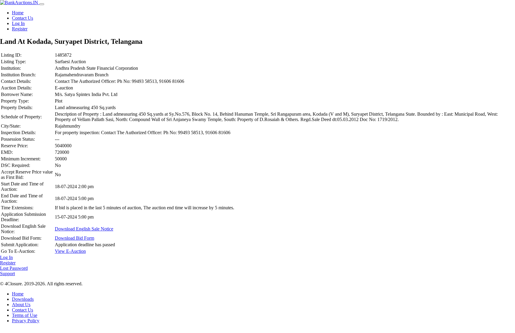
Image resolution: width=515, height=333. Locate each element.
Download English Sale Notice (84, 228)
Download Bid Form (74, 238)
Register (19, 28)
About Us (21, 304)
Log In (18, 23)
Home (18, 12)
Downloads (23, 299)
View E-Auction (70, 251)
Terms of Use (24, 315)
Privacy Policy (25, 320)
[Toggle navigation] (41, 4)
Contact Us (22, 18)
